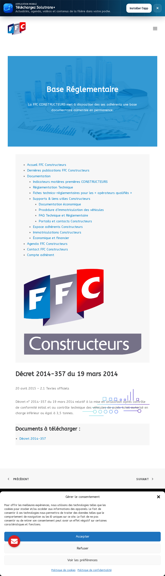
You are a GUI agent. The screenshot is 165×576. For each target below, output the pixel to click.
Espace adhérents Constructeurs (58, 227)
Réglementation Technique (53, 187)
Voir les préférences (82, 560)
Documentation (38, 176)
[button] (158, 497)
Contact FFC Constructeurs (47, 249)
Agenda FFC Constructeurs (47, 244)
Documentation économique (60, 204)
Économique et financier (51, 238)
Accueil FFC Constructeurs (46, 165)
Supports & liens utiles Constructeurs (61, 199)
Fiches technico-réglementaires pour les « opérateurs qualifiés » (82, 193)
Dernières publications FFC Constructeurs (58, 170)
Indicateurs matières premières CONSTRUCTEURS (70, 182)
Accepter (82, 536)
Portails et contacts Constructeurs (65, 221)
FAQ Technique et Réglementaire (63, 215)
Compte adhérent (40, 255)
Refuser (83, 548)
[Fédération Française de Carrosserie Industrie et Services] (32, 28)
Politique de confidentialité (95, 570)
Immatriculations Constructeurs (57, 232)
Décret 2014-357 (32, 439)
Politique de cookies (63, 570)
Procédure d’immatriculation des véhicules (71, 210)
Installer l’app (139, 8)
